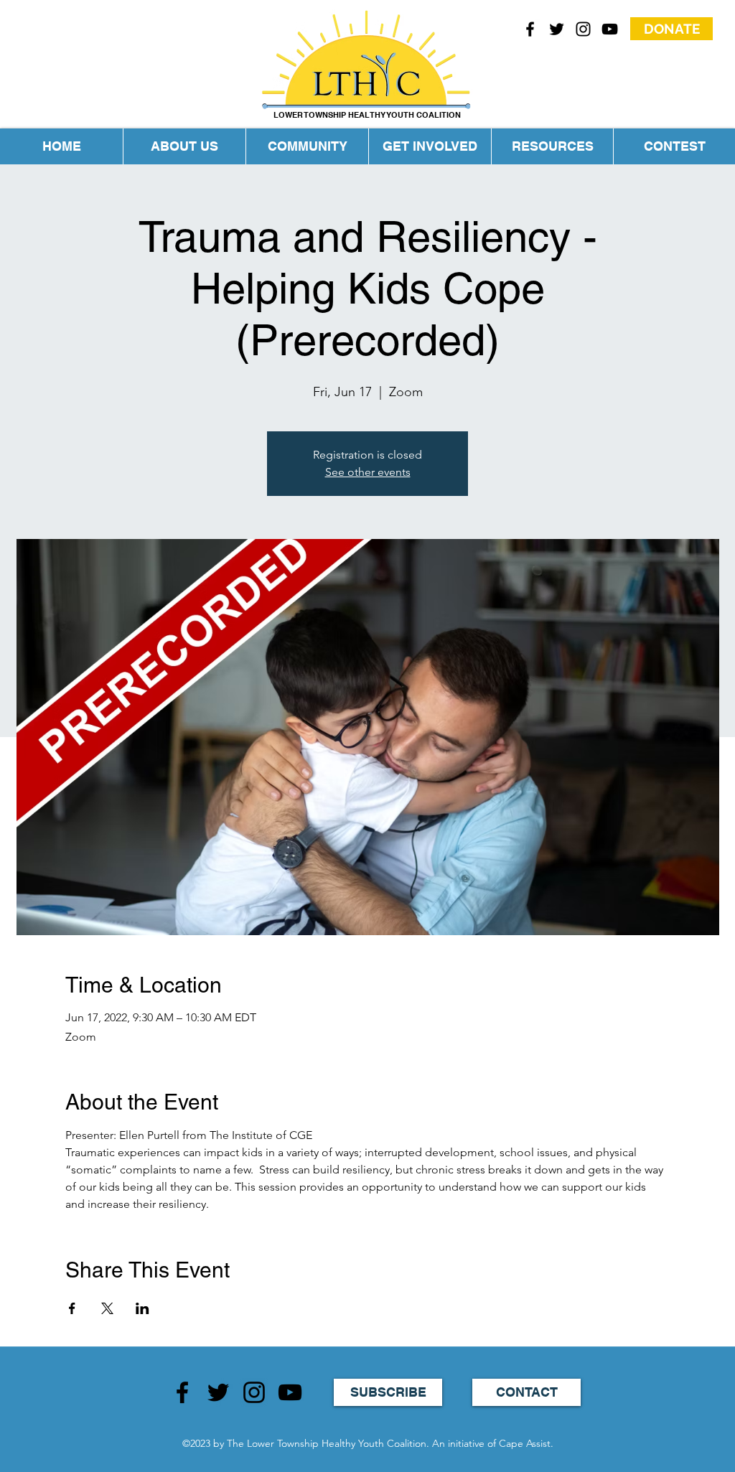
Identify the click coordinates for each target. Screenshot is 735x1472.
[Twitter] (218, 1392)
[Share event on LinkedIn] (142, 1308)
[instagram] (583, 29)
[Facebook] (182, 1392)
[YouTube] (609, 29)
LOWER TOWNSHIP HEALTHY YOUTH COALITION (367, 115)
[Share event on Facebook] (72, 1308)
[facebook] (530, 29)
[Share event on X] (107, 1308)
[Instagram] (254, 1392)
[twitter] (556, 29)
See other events (368, 472)
